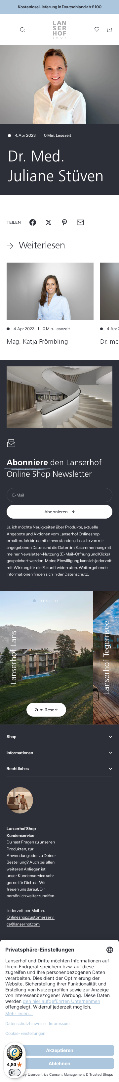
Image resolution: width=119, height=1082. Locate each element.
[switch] (14, 1072)
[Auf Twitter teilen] (49, 222)
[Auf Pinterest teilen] (64, 222)
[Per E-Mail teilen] (80, 222)
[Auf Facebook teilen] (33, 222)
